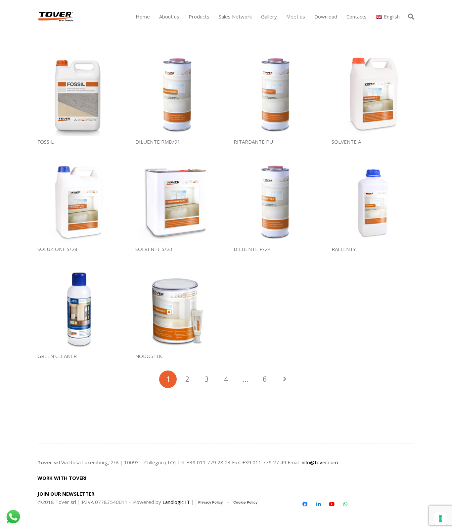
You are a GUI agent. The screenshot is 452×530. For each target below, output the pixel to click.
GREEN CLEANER (57, 356)
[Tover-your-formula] (56, 16)
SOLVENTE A (346, 141)
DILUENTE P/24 (252, 249)
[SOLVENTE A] (373, 94)
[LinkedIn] (318, 504)
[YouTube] (332, 504)
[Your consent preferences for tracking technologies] (440, 518)
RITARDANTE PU (253, 141)
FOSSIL (45, 141)
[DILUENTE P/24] (275, 201)
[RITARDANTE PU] (275, 94)
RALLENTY (344, 249)
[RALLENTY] (373, 201)
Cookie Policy (245, 502)
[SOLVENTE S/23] (176, 201)
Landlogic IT (176, 502)
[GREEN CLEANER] (78, 308)
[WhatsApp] (345, 504)
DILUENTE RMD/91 (157, 141)
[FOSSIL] (78, 94)
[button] (212, 16)
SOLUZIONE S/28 (57, 249)
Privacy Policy (210, 502)
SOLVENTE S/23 (153, 249)
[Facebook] (305, 504)
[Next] (284, 379)
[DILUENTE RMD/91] (176, 94)
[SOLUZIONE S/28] (78, 201)
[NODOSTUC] (176, 308)
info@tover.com (320, 462)
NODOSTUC (149, 356)
